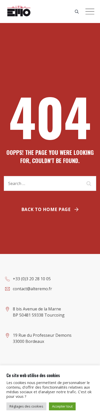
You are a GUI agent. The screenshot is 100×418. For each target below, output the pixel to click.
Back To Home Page (46, 209)
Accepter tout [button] (62, 406)
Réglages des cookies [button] (26, 406)
